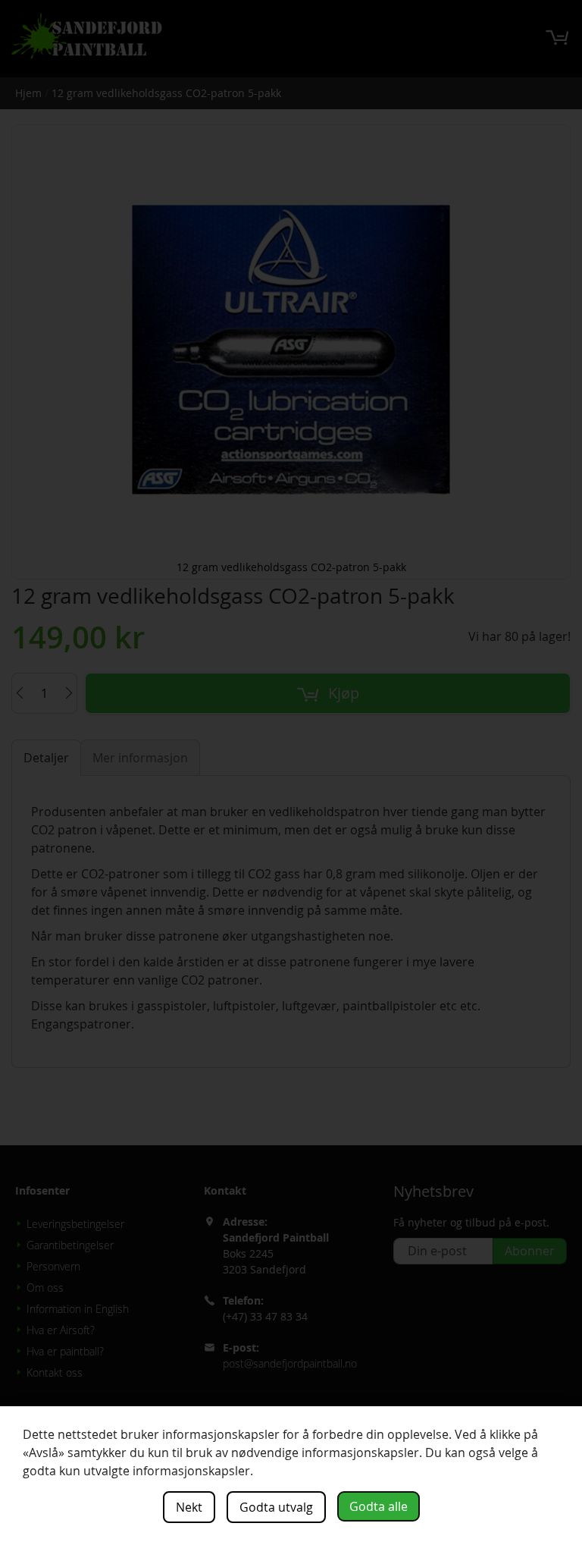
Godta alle (378, 1506)
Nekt (189, 1507)
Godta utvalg (276, 1507)
